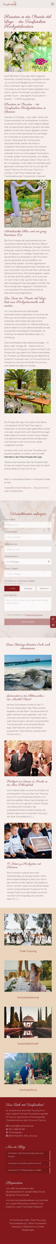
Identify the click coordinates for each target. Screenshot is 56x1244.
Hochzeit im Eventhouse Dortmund (24, 1163)
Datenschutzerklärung (34, 615)
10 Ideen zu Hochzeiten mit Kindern (24, 866)
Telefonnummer (10, 544)
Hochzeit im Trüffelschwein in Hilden (25, 1170)
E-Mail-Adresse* (10, 532)
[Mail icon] (35, 1234)
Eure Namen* (9, 519)
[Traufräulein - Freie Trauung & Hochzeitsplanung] (9, 4)
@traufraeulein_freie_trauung (22, 1135)
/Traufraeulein (15, 1132)
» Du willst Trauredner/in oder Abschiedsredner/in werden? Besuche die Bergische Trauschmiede (25, 1191)
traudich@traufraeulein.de (20, 1126)
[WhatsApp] (53, 619)
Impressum (17, 1226)
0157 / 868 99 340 (16, 1129)
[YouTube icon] (27, 1234)
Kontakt (21, 468)
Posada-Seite (29, 465)
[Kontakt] (53, 625)
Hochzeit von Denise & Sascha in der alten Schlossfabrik (27, 783)
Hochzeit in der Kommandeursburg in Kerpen (26, 1155)
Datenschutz (30, 1226)
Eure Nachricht (10, 595)
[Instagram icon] (32, 1234)
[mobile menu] (52, 4)
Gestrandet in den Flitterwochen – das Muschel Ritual (26, 697)
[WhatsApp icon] (21, 1234)
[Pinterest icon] (29, 1234)
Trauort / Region (11, 568)
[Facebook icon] (24, 1234)
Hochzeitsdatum (11, 556)
